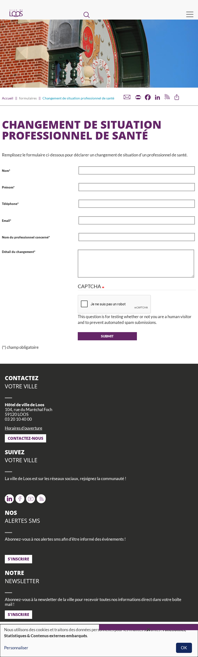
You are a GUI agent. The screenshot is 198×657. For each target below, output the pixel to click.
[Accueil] (16, 13)
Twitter (9, 497)
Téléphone (9, 204)
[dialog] (99, 640)
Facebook (19, 497)
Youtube (30, 497)
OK (184, 647)
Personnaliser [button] (16, 647)
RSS (40, 497)
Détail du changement (18, 252)
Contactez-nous (25, 438)
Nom (5, 171)
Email (6, 221)
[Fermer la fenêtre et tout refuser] (148, 627)
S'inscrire (18, 559)
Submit (107, 336)
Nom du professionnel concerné (25, 237)
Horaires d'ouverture (23, 428)
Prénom (7, 187)
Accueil (7, 98)
